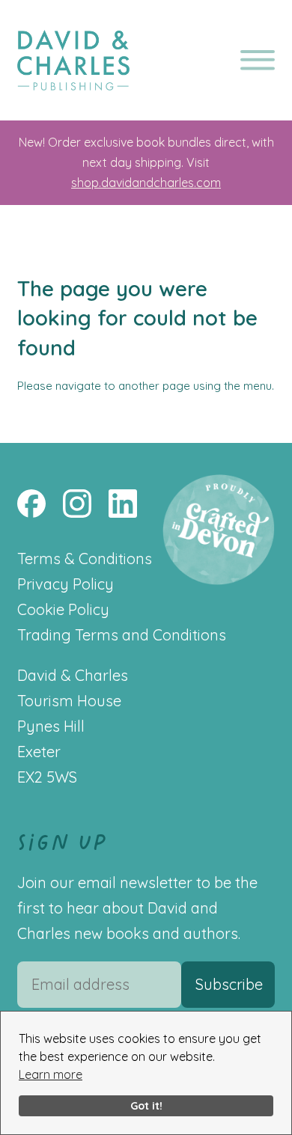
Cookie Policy (63, 609)
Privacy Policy (65, 584)
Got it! (146, 1106)
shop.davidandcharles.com (146, 182)
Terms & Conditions (84, 558)
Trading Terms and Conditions (121, 634)
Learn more (50, 1074)
